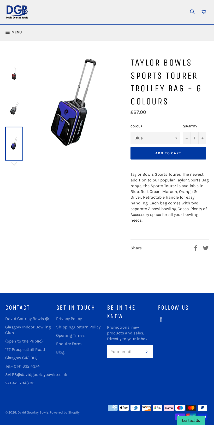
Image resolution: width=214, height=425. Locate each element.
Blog (60, 352)
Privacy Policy (69, 318)
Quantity (190, 126)
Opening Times (70, 335)
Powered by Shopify (65, 412)
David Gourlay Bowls (33, 412)
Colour (136, 126)
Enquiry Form (69, 343)
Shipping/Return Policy (78, 326)
